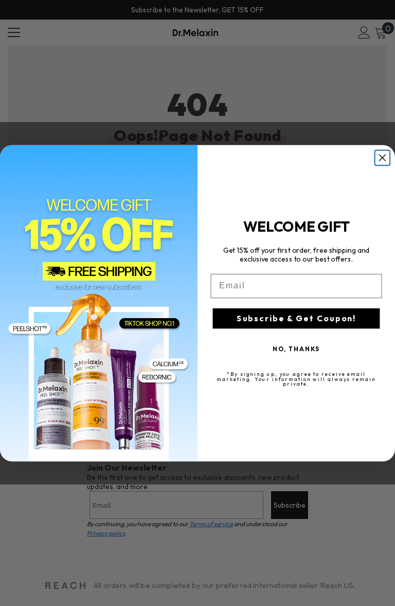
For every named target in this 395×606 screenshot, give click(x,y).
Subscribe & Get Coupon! (296, 318)
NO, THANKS (296, 348)
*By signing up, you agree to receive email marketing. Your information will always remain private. (296, 378)
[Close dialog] (382, 157)
